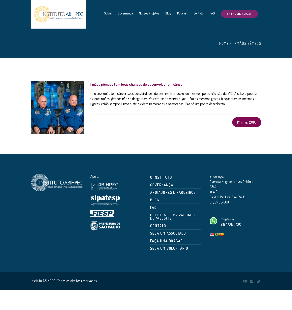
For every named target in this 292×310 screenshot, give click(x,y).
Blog (154, 200)
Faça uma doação (166, 241)
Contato (158, 226)
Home (224, 43)
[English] (212, 234)
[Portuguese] (216, 234)
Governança (161, 185)
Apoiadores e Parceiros (173, 192)
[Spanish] (221, 234)
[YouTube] (245, 281)
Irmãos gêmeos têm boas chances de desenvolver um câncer (137, 84)
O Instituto (161, 177)
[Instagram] (258, 281)
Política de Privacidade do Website (173, 216)
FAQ (153, 207)
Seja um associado (168, 233)
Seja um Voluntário (169, 248)
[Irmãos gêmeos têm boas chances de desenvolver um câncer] (57, 107)
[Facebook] (251, 281)
